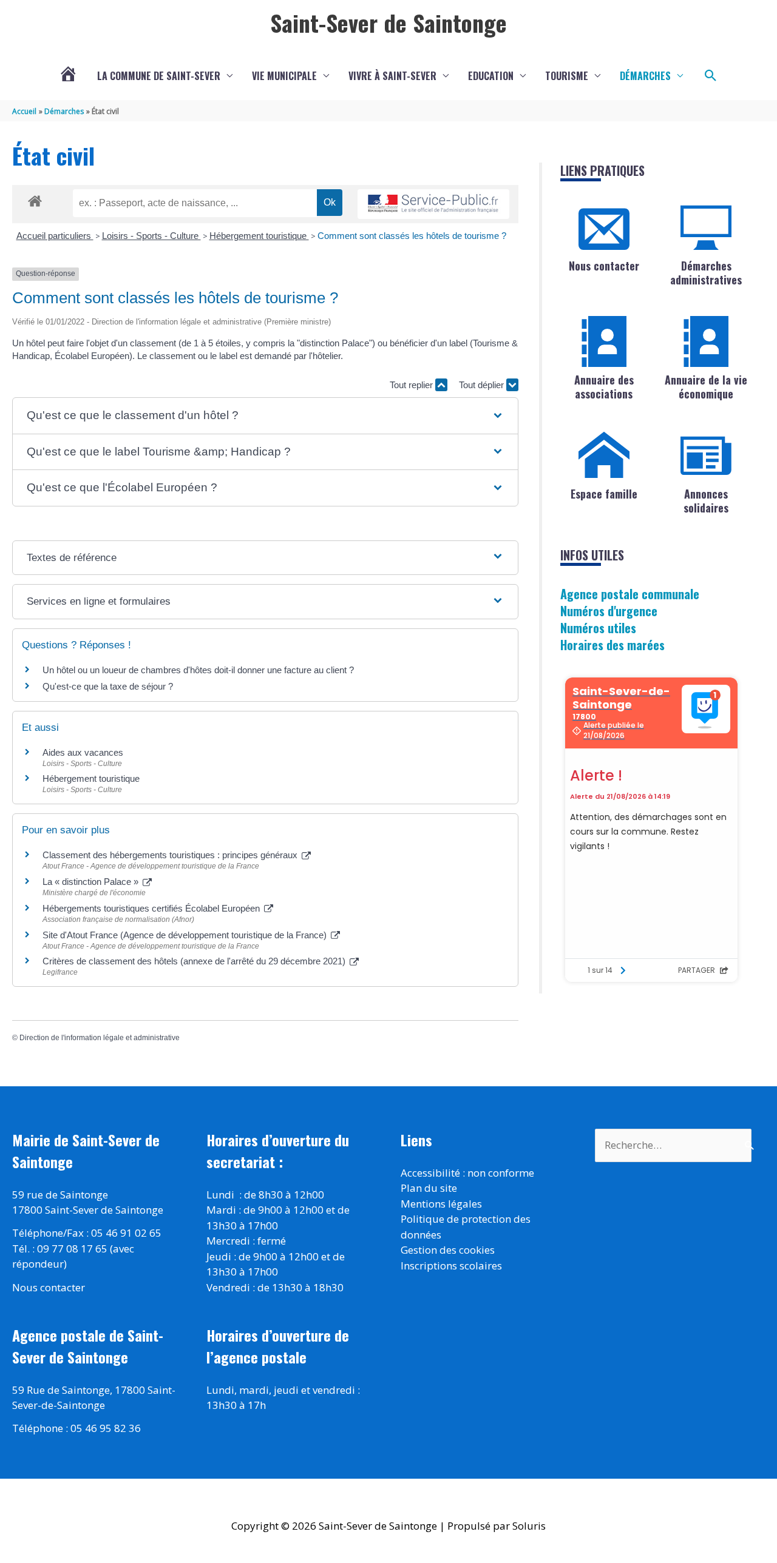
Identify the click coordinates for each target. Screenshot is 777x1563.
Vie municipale (284, 76)
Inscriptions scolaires (451, 1265)
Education (491, 76)
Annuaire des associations (604, 387)
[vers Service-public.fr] (433, 204)
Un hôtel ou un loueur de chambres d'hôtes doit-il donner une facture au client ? (198, 670)
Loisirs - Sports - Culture (151, 235)
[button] (711, 76)
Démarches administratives (706, 272)
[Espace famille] (604, 455)
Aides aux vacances (82, 752)
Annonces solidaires (706, 501)
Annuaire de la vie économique (706, 387)
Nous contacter (604, 266)
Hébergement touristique (259, 235)
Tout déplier (482, 385)
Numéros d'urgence (608, 611)
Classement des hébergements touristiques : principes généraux (171, 855)
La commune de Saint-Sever (158, 76)
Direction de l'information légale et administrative (99, 1038)
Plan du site (429, 1188)
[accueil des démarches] (35, 199)
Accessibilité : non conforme (467, 1173)
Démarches (645, 76)
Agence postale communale (629, 594)
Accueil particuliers (54, 235)
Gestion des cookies (448, 1250)
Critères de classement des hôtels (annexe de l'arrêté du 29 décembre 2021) (195, 961)
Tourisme (566, 76)
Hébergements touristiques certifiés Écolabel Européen (152, 908)
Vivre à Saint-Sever (392, 76)
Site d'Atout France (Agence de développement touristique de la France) (185, 935)
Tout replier (412, 385)
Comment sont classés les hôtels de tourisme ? (411, 235)
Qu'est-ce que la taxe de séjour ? (107, 686)
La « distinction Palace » (91, 881)
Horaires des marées (612, 645)
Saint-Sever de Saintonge (388, 22)
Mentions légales (441, 1204)
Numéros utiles (598, 628)
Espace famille (604, 494)
